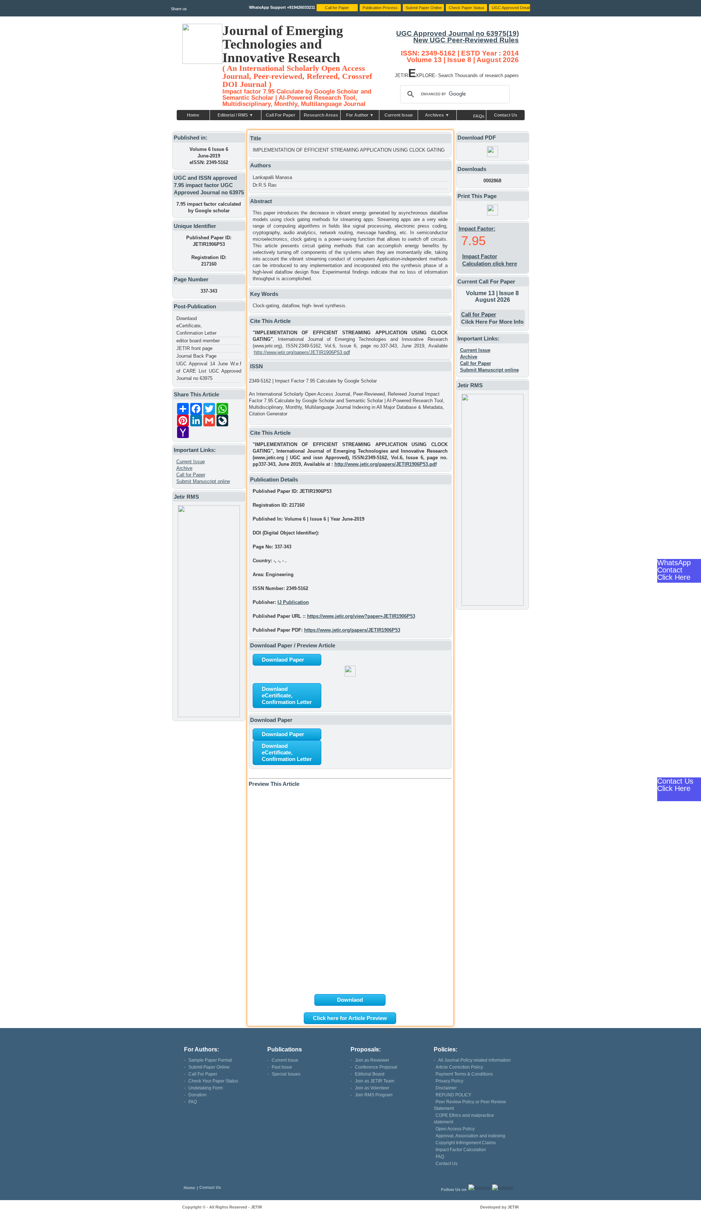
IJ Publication (293, 602)
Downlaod (350, 1000)
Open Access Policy (455, 1128)
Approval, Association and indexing (470, 1135)
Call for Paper (190, 474)
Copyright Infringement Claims (466, 1142)
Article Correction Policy (459, 1067)
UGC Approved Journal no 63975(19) (457, 33)
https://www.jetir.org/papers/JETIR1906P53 (352, 630)
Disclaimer (446, 1088)
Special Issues (286, 1074)
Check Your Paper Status (213, 1081)
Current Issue (398, 115)
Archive (184, 468)
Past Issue (282, 1067)
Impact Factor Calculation (461, 1149)
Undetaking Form (205, 1088)
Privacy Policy (449, 1081)
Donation (197, 1094)
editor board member (198, 340)
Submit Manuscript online (203, 481)
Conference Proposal (376, 1067)
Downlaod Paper (283, 660)
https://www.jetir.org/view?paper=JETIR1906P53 (361, 616)
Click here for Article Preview (350, 1018)
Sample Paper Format (210, 1060)
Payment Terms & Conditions (464, 1074)
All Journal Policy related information (474, 1060)
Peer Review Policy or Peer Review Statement (470, 1105)
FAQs (478, 116)
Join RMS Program (373, 1094)
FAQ (192, 1101)
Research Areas (321, 115)
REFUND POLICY (453, 1094)
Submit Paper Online (209, 1067)
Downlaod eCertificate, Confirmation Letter (196, 326)
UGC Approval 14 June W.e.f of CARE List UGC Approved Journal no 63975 (208, 371)
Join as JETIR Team (374, 1081)
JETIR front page (194, 348)
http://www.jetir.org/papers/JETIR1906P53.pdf (302, 352)
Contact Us (505, 115)
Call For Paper (280, 115)
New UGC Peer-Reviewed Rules (466, 40)
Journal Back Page (196, 356)
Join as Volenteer (372, 1088)
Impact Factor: (477, 228)
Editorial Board (369, 1074)
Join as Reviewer (372, 1060)
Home (193, 115)
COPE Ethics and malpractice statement (464, 1118)
